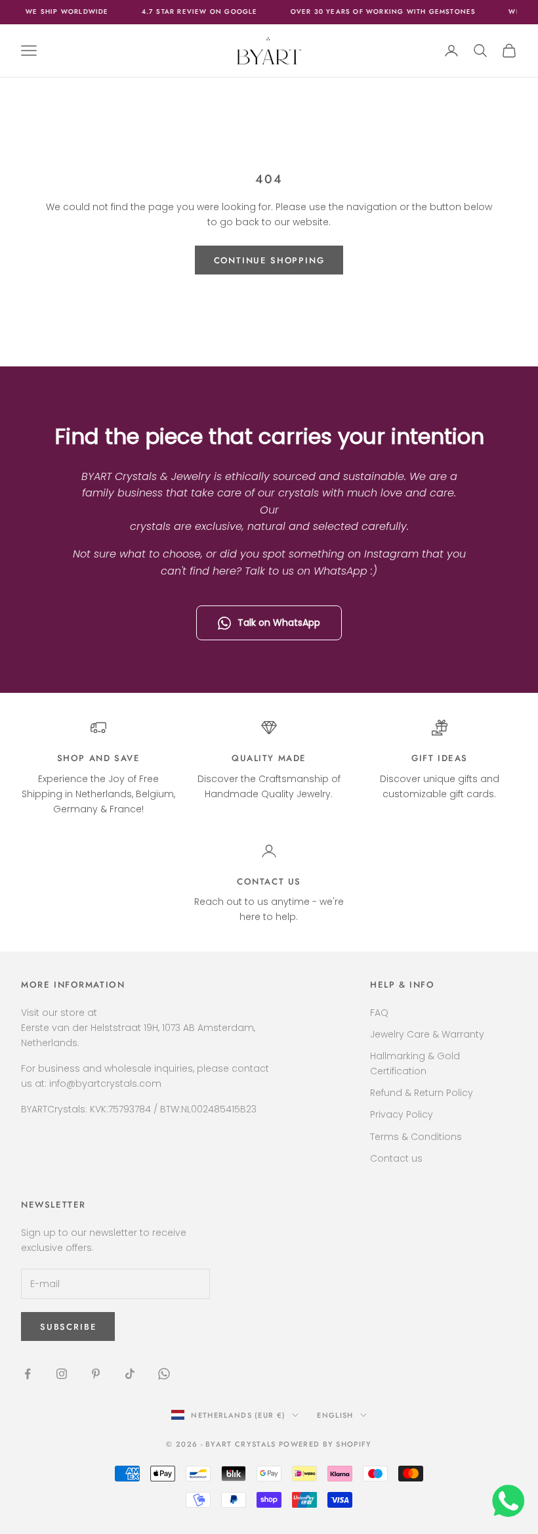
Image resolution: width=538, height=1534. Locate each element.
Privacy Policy (401, 1114)
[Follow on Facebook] (27, 1373)
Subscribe (68, 1327)
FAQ (379, 1012)
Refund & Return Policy (421, 1092)
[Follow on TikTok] (129, 1373)
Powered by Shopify (325, 1444)
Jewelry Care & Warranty (427, 1034)
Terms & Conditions (416, 1136)
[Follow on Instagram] (61, 1373)
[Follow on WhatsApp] (164, 1373)
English (335, 1415)
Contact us (269, 881)
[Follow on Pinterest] (95, 1373)
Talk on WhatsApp (279, 622)
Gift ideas (439, 758)
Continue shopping (269, 260)
